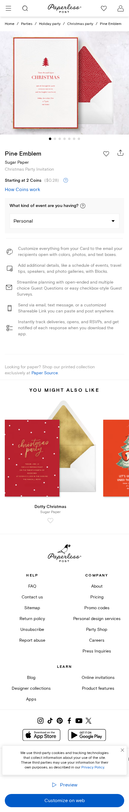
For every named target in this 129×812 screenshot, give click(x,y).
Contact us (32, 597)
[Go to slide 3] (59, 139)
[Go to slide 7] (79, 139)
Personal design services (97, 618)
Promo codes (97, 607)
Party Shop (96, 629)
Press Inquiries (96, 651)
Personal (23, 221)
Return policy (32, 618)
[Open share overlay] (120, 152)
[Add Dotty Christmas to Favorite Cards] (50, 520)
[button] (83, 206)
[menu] (8, 8)
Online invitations (98, 677)
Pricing (97, 597)
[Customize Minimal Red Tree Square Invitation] (64, 83)
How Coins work (22, 190)
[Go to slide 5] (69, 139)
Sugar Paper (17, 162)
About (97, 586)
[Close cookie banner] (122, 750)
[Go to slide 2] (55, 139)
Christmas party (80, 24)
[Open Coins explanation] (65, 181)
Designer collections (31, 688)
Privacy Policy (92, 767)
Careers (96, 640)
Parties (26, 24)
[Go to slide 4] (64, 139)
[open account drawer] (120, 8)
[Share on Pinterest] (59, 721)
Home (9, 24)
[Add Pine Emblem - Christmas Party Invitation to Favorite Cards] (106, 153)
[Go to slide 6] (74, 139)
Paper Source (45, 373)
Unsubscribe (32, 629)
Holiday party (50, 24)
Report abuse (32, 640)
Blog (31, 677)
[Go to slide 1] (50, 139)
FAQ (32, 586)
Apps (31, 699)
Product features (98, 688)
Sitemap (32, 607)
